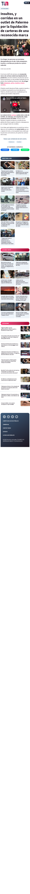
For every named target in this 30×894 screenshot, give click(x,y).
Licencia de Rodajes (8, 435)
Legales (5, 431)
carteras (13, 115)
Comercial (6, 424)
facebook (5, 149)
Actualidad (4, 8)
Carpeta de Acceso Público (11, 421)
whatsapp (25, 149)
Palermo (19, 142)
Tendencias (11, 142)
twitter (15, 149)
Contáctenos (7, 428)
